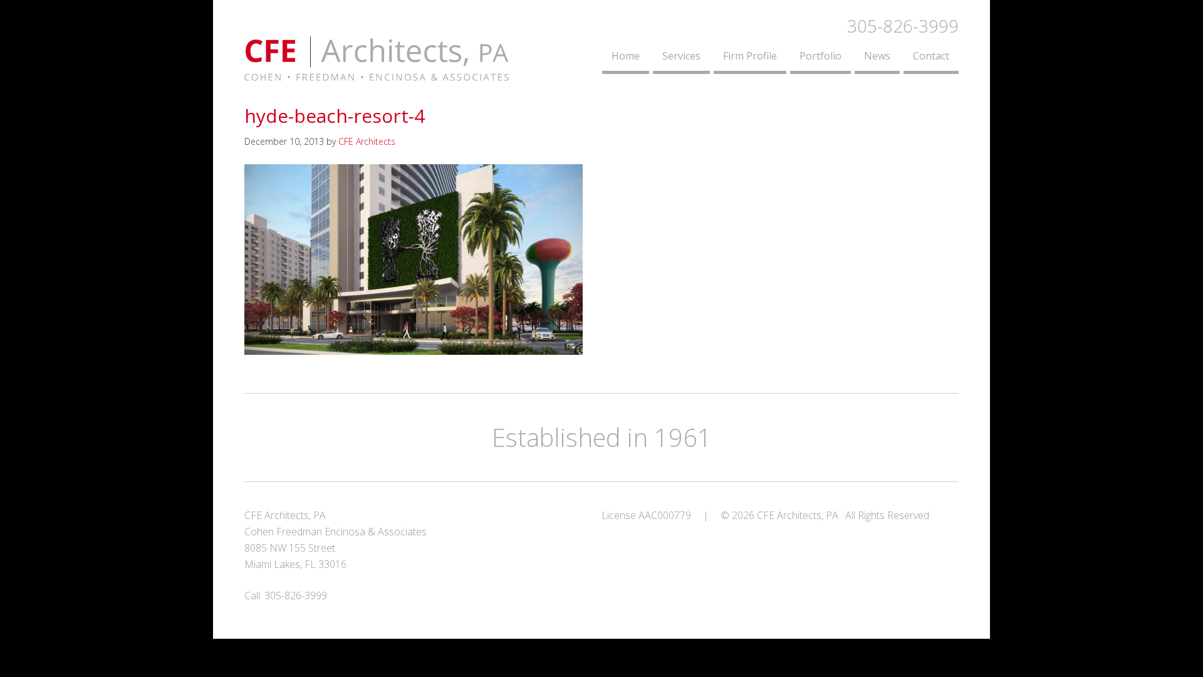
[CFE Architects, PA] (376, 73)
